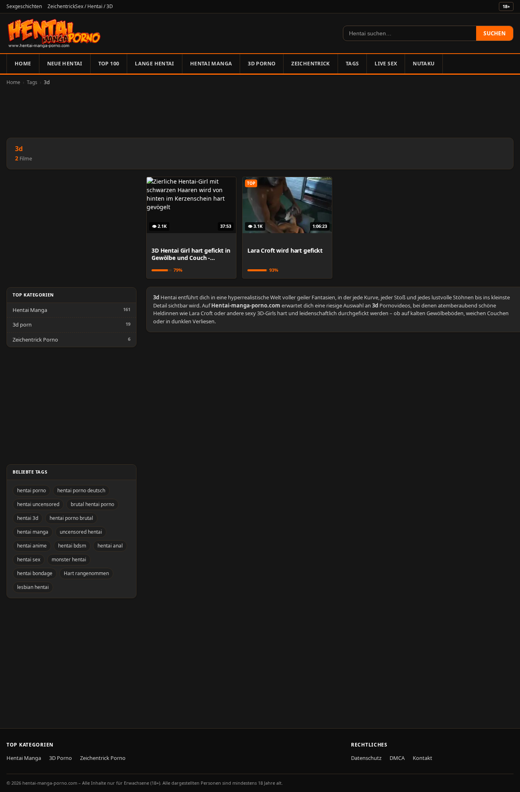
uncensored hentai (81, 531)
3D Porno (261, 63)
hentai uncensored (38, 504)
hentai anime (32, 545)
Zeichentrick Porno (35, 339)
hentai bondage (34, 573)
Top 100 (108, 63)
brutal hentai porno (92, 504)
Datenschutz (366, 758)
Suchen (494, 33)
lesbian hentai (33, 587)
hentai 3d (27, 518)
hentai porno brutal (71, 518)
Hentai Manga (211, 63)
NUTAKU (423, 63)
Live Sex (386, 63)
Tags (352, 63)
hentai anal (110, 545)
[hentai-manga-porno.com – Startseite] (54, 33)
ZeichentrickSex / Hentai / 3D (80, 6)
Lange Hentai (154, 63)
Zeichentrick (310, 63)
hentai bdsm (72, 545)
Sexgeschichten (24, 6)
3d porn (22, 324)
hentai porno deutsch (81, 490)
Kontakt (422, 758)
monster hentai (69, 559)
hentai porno (31, 490)
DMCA (397, 758)
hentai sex (28, 559)
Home (23, 63)
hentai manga (32, 531)
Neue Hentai (64, 63)
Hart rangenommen (86, 573)
